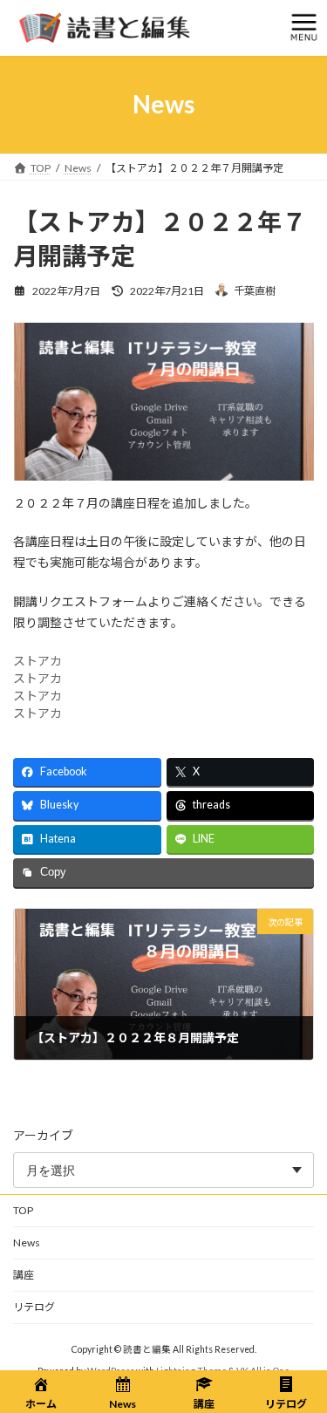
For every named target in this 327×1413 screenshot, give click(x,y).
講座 (23, 1274)
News (26, 1242)
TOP (23, 1210)
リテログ (34, 1307)
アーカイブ (43, 1135)
